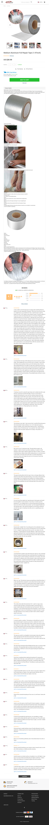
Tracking (33, 800)
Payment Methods (34, 795)
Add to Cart (24, 80)
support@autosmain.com (8, 795)
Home (5, 5)
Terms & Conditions (21, 800)
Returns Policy (34, 799)
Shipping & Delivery (35, 797)
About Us (19, 795)
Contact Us (20, 797)
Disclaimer (20, 802)
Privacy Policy (20, 799)
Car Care (8, 5)
